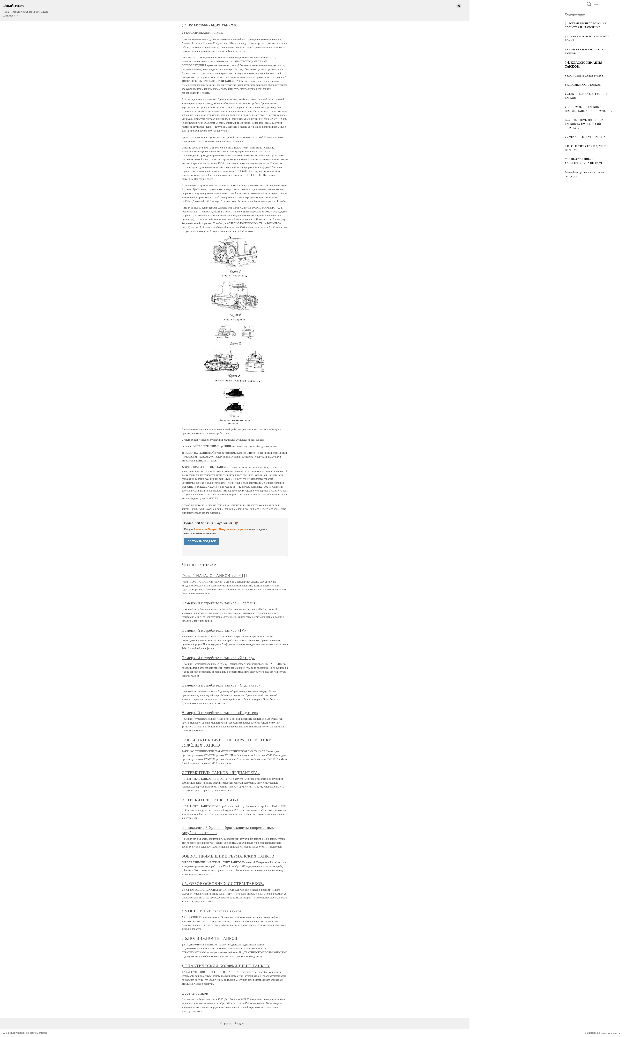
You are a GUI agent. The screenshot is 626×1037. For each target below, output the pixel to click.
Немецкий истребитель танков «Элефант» (220, 602)
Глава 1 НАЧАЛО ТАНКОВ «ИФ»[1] (214, 575)
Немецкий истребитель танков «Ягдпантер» (221, 685)
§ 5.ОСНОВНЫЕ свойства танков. (584, 75)
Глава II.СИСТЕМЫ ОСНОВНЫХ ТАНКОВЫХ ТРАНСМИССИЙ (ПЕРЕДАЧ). (584, 123)
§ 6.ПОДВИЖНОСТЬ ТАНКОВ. (583, 84)
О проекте (226, 1023)
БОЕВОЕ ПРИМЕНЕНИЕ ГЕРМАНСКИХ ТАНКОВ (228, 856)
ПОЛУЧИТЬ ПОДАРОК (201, 541)
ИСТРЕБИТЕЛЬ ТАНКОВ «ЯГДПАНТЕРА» (221, 772)
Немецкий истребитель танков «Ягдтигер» (220, 712)
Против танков (195, 993)
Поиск (592, 4)
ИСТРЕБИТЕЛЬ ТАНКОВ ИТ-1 (210, 800)
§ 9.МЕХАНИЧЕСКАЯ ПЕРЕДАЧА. (585, 137)
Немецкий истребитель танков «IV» (214, 630)
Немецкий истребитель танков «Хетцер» (218, 657)
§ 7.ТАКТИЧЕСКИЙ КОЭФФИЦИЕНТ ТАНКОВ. (226, 965)
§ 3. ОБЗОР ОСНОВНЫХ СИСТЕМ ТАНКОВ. (223, 883)
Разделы (240, 1023)
